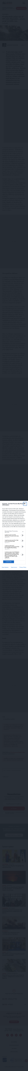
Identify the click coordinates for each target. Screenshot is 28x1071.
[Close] (24, 503)
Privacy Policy (22, 567)
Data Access (14, 567)
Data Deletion (5, 567)
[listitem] (14, 532)
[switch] (22, 535)
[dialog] (14, 535)
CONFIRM (9, 561)
